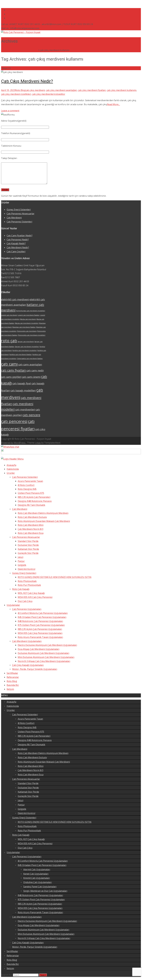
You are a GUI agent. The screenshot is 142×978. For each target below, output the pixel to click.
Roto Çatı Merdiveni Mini (30, 766)
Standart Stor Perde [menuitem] (28, 541)
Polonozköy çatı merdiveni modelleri (31, 335)
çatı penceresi (14, 421)
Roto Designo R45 (27, 727)
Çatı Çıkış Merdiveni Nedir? (27, 81)
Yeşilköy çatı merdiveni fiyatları (20, 354)
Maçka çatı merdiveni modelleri (27, 323)
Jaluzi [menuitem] (20, 557)
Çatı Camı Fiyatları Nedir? (19, 235)
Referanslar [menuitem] (13, 677)
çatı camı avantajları (30, 364)
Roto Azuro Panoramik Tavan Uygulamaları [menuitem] (40, 637)
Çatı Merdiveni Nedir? (18, 247)
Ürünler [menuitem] (11, 473)
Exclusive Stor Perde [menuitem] (28, 545)
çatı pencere (31, 415)
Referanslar (13, 955)
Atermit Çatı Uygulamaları (36, 869)
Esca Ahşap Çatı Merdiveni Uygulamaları (38, 925)
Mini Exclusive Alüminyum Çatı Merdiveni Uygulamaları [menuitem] (46, 657)
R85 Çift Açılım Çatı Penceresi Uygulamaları (40, 903)
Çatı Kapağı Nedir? (16, 243)
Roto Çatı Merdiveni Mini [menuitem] (30, 525)
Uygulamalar (13, 852)
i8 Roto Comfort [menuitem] (26, 485)
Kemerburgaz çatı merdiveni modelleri (30, 311)
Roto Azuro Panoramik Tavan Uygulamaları (40, 912)
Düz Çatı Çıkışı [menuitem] (25, 601)
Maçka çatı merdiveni (28, 319)
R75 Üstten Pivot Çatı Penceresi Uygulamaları (41, 899)
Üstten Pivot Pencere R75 (31, 731)
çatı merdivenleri (25, 409)
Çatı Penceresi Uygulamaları (26, 856)
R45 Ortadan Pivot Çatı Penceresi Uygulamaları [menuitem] (42, 617)
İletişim (10, 968)
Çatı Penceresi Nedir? (18, 239)
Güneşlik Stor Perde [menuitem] (28, 553)
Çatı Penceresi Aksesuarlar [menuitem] (26, 537)
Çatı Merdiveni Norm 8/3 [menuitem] (30, 529)
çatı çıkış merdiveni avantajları (61, 90)
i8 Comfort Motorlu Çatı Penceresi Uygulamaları (43, 860)
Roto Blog (20, 90)
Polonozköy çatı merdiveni (27, 331)
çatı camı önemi (31, 377)
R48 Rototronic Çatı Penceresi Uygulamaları (40, 895)
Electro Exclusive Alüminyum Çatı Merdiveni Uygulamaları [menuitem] (47, 645)
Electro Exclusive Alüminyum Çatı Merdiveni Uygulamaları (47, 921)
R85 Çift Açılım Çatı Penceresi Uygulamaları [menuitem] (40, 629)
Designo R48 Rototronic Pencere (35, 740)
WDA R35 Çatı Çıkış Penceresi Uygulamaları (40, 908)
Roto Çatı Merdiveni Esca (30, 774)
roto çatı (9, 340)
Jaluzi (20, 800)
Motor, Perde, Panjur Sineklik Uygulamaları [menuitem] (34, 669)
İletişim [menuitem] (10, 689)
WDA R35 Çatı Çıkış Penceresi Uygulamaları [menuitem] (40, 633)
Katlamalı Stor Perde (28, 791)
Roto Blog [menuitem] (12, 681)
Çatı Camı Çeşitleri (16, 251)
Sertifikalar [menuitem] (12, 673)
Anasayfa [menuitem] (11, 465)
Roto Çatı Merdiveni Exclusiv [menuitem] (32, 517)
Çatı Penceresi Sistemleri (19, 221)
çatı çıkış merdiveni (35, 90)
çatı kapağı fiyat (21, 383)
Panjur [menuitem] (21, 561)
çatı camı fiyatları (13, 370)
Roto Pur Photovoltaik (29, 830)
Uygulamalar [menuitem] (13, 605)
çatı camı (9, 364)
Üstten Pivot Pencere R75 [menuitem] (31, 493)
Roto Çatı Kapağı (20, 834)
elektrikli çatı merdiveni (15, 299)
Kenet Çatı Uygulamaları (35, 873)
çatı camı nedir (35, 370)
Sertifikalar (12, 951)
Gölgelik (22, 809)
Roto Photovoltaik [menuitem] (27, 581)
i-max (38, 442)
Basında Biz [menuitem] (13, 685)
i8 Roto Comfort (26, 723)
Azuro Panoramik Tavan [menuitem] (30, 481)
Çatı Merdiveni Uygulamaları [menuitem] (27, 641)
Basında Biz (13, 964)
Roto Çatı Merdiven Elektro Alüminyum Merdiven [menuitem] (43, 513)
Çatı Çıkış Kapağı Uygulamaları (28, 942)
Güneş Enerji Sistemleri (19, 209)
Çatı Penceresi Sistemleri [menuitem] (25, 477)
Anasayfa (11, 701)
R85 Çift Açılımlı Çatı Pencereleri (34, 735)
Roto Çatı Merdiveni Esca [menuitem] (30, 533)
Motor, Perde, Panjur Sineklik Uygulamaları (34, 946)
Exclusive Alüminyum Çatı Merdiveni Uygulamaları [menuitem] (43, 653)
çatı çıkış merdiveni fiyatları (92, 90)
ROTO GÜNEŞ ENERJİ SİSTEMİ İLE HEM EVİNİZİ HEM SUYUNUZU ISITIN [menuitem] (54, 577)
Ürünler (11, 710)
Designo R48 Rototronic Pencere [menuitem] (35, 501)
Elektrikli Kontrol (26, 813)
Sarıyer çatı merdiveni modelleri (27, 347)
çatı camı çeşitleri (11, 377)
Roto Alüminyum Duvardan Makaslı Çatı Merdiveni (44, 761)
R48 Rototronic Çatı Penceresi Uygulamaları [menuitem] (40, 621)
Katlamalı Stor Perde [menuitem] (28, 549)
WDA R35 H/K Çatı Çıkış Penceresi (35, 843)
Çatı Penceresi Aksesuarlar (20, 213)
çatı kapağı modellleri (23, 390)
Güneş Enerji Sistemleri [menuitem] (24, 573)
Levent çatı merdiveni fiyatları (29, 315)
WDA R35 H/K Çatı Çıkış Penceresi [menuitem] (35, 597)
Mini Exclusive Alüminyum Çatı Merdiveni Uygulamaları (46, 933)
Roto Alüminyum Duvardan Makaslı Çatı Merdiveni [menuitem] (44, 521)
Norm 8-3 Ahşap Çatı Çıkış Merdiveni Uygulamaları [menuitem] (44, 661)
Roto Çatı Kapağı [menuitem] (20, 589)
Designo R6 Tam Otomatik (31, 744)
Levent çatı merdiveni (9, 315)
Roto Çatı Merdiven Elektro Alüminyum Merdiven (43, 753)
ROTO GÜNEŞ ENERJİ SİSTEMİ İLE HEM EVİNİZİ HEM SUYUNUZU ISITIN (54, 821)
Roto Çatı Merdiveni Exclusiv (32, 757)
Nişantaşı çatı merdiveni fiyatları (24, 327)
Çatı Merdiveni (14, 217)
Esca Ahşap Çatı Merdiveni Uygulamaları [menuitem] (38, 649)
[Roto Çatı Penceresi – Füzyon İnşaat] (20, 32)
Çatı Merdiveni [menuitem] (19, 509)
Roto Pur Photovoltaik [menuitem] (29, 585)
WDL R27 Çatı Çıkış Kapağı (31, 839)
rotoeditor (59, 94)
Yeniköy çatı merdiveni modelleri (24, 350)
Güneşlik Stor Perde (28, 796)
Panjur (21, 804)
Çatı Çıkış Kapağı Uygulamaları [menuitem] (28, 665)
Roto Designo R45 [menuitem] (27, 489)
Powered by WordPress (13, 442)
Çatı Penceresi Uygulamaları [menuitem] (26, 609)
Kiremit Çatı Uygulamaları (36, 877)
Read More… (113, 104)
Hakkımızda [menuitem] (13, 469)
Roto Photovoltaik (27, 826)
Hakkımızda (13, 706)
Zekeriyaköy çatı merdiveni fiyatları (30, 358)
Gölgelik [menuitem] (22, 565)
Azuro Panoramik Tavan (30, 718)
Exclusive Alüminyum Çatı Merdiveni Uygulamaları (43, 929)
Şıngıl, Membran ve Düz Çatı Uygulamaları (45, 890)
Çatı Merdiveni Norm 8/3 (30, 770)
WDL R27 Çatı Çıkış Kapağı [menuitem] (31, 593)
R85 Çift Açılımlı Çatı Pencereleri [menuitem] (34, 497)
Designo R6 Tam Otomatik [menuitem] (31, 505)
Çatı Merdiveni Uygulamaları (27, 916)
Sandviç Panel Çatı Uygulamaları (39, 886)
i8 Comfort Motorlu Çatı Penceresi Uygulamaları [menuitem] (43, 613)
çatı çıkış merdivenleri (43, 94)
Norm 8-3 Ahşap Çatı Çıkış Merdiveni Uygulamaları (44, 938)
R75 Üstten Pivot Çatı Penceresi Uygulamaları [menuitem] (41, 625)
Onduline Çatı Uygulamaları (37, 882)
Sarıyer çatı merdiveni (26, 342)
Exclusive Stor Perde (28, 787)
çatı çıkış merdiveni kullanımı (121, 90)
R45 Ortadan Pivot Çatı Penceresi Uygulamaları (42, 865)
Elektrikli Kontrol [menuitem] (26, 569)
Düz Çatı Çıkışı (25, 847)
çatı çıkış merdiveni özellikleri (16, 94)
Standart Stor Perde (28, 783)
